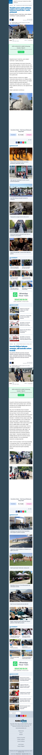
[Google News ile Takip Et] (30, 40)
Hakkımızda (21, 730)
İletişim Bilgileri (21, 746)
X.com (21, 134)
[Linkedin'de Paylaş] (21, 142)
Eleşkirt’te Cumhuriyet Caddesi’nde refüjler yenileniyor (17, 2)
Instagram (29, 134)
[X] (19, 716)
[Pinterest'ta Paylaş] (23, 142)
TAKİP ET (21, 51)
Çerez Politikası (21, 741)
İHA (15, 40)
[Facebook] (17, 716)
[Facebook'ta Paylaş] (10, 20)
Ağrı (14, 5)
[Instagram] (21, 716)
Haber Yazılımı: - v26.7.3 (21, 753)
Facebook (13, 134)
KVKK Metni (21, 744)
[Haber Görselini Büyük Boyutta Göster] (21, 32)
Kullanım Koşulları (21, 737)
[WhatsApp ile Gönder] (25, 142)
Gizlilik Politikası (21, 739)
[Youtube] (23, 716)
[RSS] (25, 716)
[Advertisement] (21, 120)
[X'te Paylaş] (13, 20)
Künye (21, 732)
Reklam (21, 734)
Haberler (11, 5)
